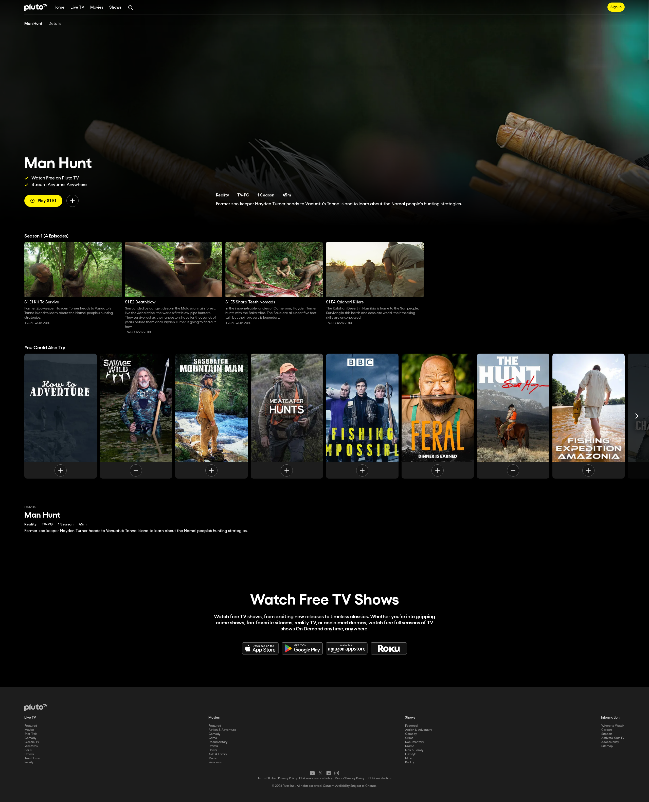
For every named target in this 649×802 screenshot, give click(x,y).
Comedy (30, 738)
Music (213, 758)
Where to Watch (612, 725)
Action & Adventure (222, 730)
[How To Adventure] (60, 416)
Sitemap (607, 746)
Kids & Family (218, 754)
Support (606, 734)
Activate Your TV (612, 738)
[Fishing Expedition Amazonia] (588, 416)
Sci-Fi (28, 750)
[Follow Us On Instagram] (336, 773)
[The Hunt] (513, 416)
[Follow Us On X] (320, 773)
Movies (96, 7)
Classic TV (32, 742)
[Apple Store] (260, 648)
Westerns (31, 746)
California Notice (379, 778)
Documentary (218, 742)
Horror (213, 750)
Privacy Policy (287, 778)
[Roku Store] (389, 648)
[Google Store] (302, 648)
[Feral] (438, 416)
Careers (606, 730)
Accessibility (610, 742)
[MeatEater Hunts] (287, 416)
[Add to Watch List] (72, 201)
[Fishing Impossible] (362, 416)
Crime (213, 738)
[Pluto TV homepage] (35, 707)
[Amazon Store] (347, 648)
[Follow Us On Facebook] (328, 773)
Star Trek (31, 734)
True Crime (32, 758)
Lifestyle (411, 754)
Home (58, 7)
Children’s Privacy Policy (316, 778)
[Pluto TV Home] (35, 7)
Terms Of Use (267, 778)
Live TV (77, 7)
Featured (31, 725)
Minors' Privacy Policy (349, 778)
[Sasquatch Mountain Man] (211, 416)
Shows (115, 7)
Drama (29, 754)
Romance (215, 762)
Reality (29, 762)
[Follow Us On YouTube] (312, 773)
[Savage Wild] (136, 416)
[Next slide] (637, 416)
